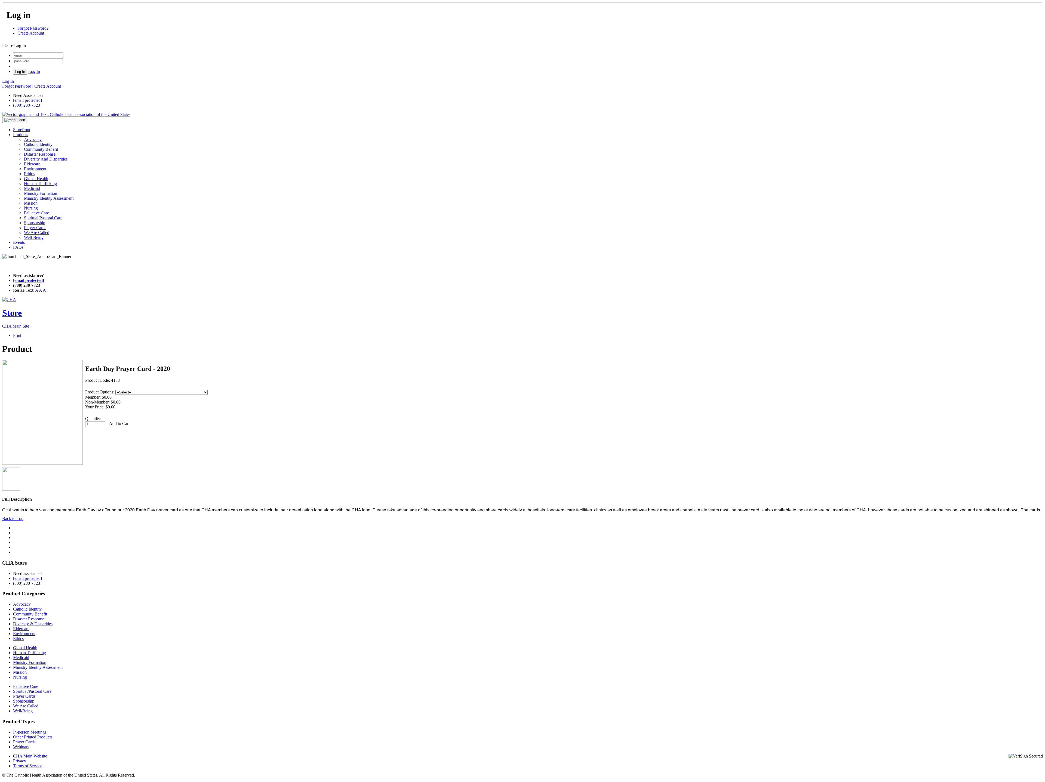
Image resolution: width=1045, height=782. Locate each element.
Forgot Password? (32, 28)
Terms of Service (27, 765)
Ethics (29, 173)
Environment (35, 169)
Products (20, 134)
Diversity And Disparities (45, 159)
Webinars (21, 746)
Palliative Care (36, 213)
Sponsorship (34, 222)
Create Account (30, 33)
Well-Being (34, 237)
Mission (31, 203)
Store (12, 313)
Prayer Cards (35, 227)
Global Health (36, 178)
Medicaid (32, 188)
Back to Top (12, 518)
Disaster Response (40, 154)
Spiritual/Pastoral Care (43, 217)
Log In (34, 71)
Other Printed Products (32, 737)
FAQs (18, 247)
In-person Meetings (29, 732)
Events (19, 242)
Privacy (19, 761)
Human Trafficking (40, 183)
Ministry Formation (40, 193)
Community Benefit (41, 149)
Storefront (21, 129)
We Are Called (36, 232)
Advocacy (33, 139)
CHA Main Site (15, 326)
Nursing (31, 208)
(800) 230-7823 (26, 105)
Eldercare (32, 164)
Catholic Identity (38, 144)
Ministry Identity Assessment (48, 198)
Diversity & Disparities (33, 623)
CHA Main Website (30, 756)
